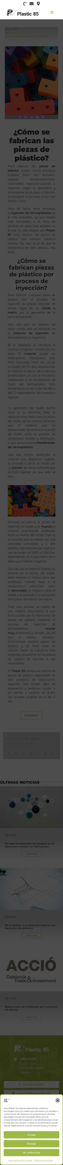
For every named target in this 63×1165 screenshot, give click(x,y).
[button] (57, 1100)
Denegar (31, 1143)
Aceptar (31, 1134)
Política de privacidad (43, 1160)
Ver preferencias (31, 1152)
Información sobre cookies (20, 1160)
